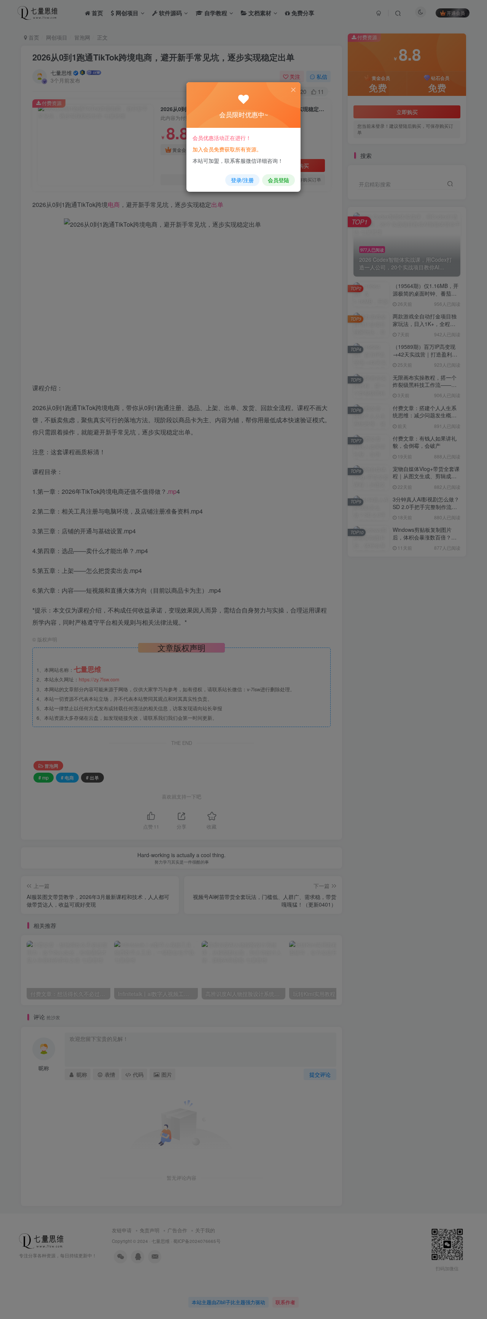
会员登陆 (278, 180)
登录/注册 (242, 180)
